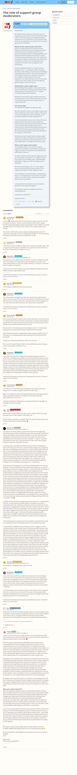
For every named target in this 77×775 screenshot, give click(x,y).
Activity (54, 20)
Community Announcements (38, 24)
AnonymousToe (11, 242)
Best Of (55, 23)
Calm (33, 159)
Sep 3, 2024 (25, 24)
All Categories (56, 15)
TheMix (17, 24)
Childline (29, 159)
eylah (8, 409)
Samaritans (18, 161)
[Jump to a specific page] (48, 214)
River (8, 608)
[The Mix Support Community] (8, 2)
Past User (9, 283)
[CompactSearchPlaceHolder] (58, 2)
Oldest (9, 214)
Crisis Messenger (40, 159)
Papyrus (25, 161)
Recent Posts (56, 17)
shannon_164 (10, 428)
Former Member (11, 217)
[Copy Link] (13, 219)
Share (5, 238)
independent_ (10, 256)
